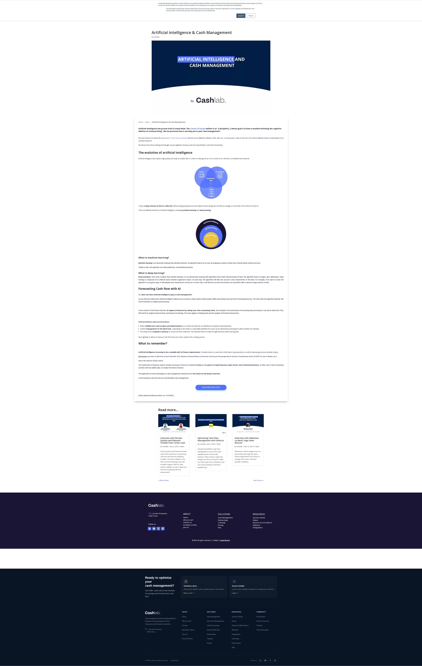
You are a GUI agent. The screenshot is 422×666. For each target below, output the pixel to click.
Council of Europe (198, 128)
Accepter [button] (241, 16)
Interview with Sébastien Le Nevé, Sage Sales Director (247, 440)
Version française (262, 630)
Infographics (258, 527)
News (147, 122)
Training (210, 639)
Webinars (256, 525)
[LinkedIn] (260, 660)
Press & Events (187, 639)
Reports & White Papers (240, 625)
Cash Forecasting (213, 625)
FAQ (219, 527)
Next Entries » (258, 480)
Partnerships (223, 520)
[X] (270, 660)
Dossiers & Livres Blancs (262, 522)
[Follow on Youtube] (154, 528)
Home (140, 122)
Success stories (259, 518)
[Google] (275, 660)
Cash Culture (236, 643)
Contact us (187, 522)
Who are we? (188, 520)
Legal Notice (225, 540)
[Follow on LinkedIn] (149, 528)
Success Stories (237, 617)
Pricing (220, 525)
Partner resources (262, 621)
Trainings (221, 522)
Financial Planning (213, 630)
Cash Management (225, 518)
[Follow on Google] (163, 528)
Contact (184, 625)
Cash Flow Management (215, 621)
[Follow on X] (158, 528)
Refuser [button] (251, 16)
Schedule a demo (190, 525)
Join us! (186, 527)
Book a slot (188, 593)
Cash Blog (235, 639)
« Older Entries (163, 480)
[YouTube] (265, 660)
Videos (255, 520)
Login (234, 593)
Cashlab (156, 37)
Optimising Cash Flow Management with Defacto (211, 439)
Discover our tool (211, 387)
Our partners (260, 617)
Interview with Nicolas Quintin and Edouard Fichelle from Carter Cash (172, 440)
